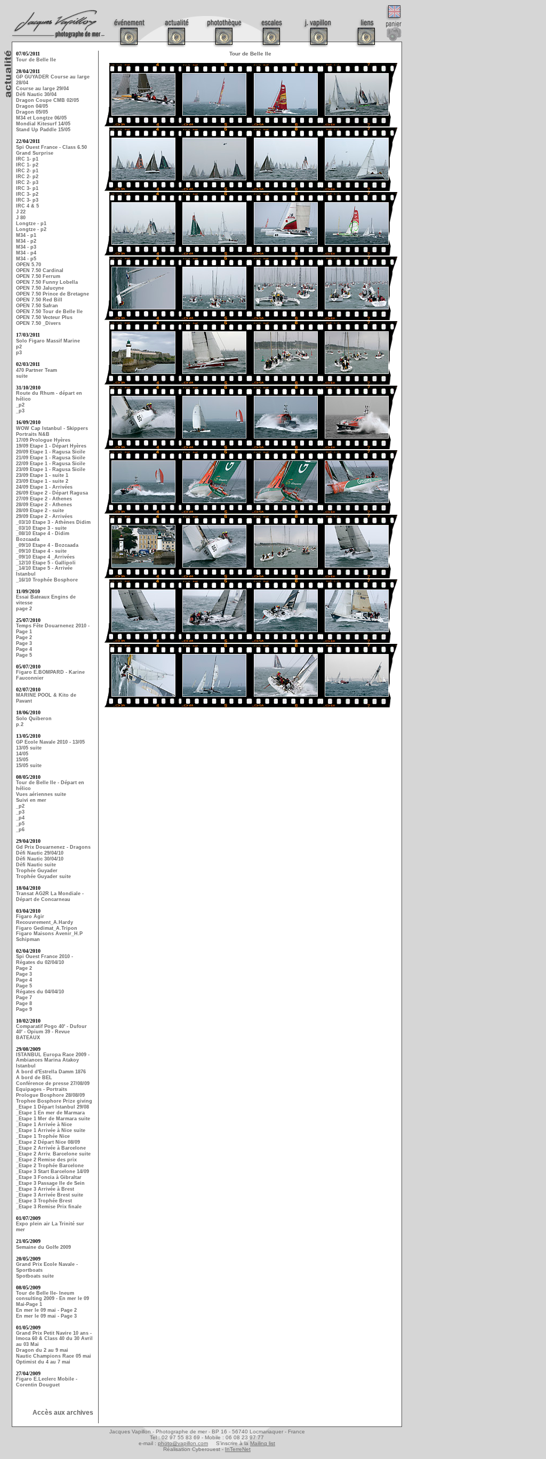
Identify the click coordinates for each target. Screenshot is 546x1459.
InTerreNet (238, 1449)
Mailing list (262, 1443)
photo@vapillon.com (183, 1443)
